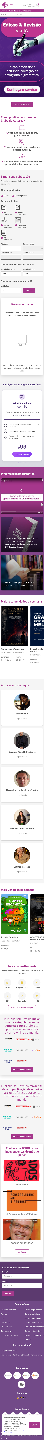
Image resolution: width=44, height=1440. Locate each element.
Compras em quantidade (34, 1327)
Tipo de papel (28, 244)
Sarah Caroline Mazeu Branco (12, 652)
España (17, 11)
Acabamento (6, 252)
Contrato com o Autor (9, 1335)
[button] (18, 462)
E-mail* (5, 1281)
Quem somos (6, 1322)
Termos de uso (7, 1331)
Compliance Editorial (32, 1314)
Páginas (4, 244)
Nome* (5, 1272)
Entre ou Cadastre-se (31, 5)
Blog (2, 1318)
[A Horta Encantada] (14, 914)
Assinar (8, 1293)
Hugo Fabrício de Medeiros (11, 941)
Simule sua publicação (22, 1069)
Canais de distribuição (33, 1331)
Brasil (3, 11)
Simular (29, 290)
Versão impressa (8, 269)
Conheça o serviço (22, 455)
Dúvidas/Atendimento (9, 1310)
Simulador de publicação (34, 1337)
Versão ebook (29, 269)
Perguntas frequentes (9, 1350)
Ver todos (22, 1252)
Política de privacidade (33, 1310)
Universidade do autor (33, 1322)
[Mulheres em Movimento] (14, 626)
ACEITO (35, 1425)
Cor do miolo (28, 252)
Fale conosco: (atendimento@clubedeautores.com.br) (21, 1355)
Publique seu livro (22, 104)
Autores (4, 1314)
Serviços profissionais (33, 1318)
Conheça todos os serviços (22, 1008)
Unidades (5, 286)
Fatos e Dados (6, 1327)
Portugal (9, 11)
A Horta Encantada (9, 937)
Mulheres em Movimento (12, 649)
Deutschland (26, 11)
